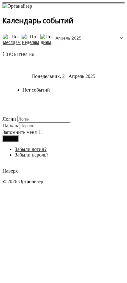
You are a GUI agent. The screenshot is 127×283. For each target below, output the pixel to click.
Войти (10, 138)
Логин (9, 119)
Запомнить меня (19, 132)
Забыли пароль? (31, 154)
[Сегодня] (45, 38)
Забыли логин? (31, 149)
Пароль (10, 125)
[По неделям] (30, 38)
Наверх (10, 171)
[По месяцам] (12, 38)
